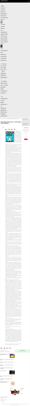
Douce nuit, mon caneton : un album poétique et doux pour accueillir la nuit (4, 354)
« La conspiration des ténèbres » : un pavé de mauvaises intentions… (4, 54)
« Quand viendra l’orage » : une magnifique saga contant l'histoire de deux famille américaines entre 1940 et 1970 (4, 34)
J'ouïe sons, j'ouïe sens (6, 118)
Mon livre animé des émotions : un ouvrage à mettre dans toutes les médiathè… (4, 381)
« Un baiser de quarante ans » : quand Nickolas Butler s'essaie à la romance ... (4, 87)
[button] (6, 129)
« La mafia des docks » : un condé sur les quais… (5, 351)
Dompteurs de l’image (22, 393)
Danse (20, 391)
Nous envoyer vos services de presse (10, 404)
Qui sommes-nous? (3, 404)
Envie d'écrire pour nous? (3, 401)
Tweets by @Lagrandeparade (25, 124)
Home (1, 118)
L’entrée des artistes (21, 389)
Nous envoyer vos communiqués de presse (16, 404)
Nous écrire (1, 398)
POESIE (3, 118)
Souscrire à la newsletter (3, 400)
